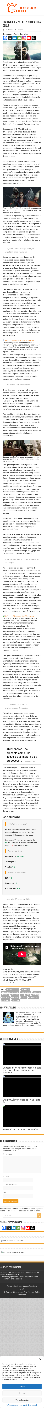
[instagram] (23, 1289)
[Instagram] (24, 38)
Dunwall (37, 992)
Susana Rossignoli (30, 1286)
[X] (10, 38)
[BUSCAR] (39, 1215)
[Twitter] (21, 1289)
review (35, 995)
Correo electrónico (11, 1184)
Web (4, 1192)
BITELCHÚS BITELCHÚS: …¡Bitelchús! (20, 1129)
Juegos (20, 30)
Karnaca (15, 995)
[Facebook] (5, 38)
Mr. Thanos (9, 30)
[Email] (19, 38)
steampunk (33, 997)
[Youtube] (29, 38)
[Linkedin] (14, 38)
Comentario (8, 1154)
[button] (40, 1359)
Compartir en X (30, 761)
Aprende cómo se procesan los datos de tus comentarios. (21, 1210)
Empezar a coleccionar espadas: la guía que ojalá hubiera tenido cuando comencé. (22, 1070)
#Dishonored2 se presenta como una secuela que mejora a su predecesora (21, 754)
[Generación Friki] (22, 7)
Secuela (15, 997)
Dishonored (26, 992)
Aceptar (22, 1386)
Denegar (22, 1393)
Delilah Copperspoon (10, 992)
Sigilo (24, 997)
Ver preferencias (22, 1400)
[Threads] (34, 38)
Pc (22, 995)
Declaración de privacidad (28, 1405)
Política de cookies (12, 1405)
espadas (5, 995)
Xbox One (16, 1000)
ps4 (28, 995)
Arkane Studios (12, 989)
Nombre (7, 1176)
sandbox (5, 997)
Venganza (5, 1000)
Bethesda (25, 989)
